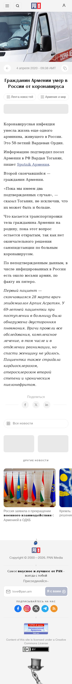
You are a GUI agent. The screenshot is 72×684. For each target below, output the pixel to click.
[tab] (27, 660)
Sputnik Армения (33, 164)
